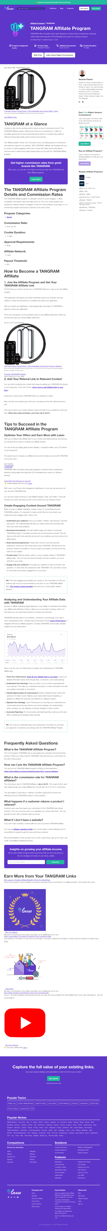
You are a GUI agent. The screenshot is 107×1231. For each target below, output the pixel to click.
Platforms (53, 8)
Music (91, 1130)
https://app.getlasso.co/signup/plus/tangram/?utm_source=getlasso (31, 771)
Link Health (81, 1175)
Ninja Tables (33, 1162)
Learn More (36, 179)
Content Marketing (64, 1103)
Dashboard (58, 1178)
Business (17, 1125)
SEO (32, 1109)
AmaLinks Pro (11, 1157)
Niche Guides (94, 1103)
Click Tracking (82, 1170)
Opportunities (59, 1175)
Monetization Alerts (83, 1150)
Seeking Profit (25, 1109)
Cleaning (56, 1125)
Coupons (68, 1125)
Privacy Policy (35, 1201)
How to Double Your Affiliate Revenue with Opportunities (63, 1207)
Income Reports (59, 1153)
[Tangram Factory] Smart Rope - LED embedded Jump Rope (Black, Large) (31, 111)
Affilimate (32, 1154)
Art (58, 1122)
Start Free (38, 55)
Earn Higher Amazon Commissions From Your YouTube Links (26, 993)
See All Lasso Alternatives (15, 1147)
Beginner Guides (41, 1103)
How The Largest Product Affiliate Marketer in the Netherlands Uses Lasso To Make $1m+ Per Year (64, 1195)
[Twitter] (83, 102)
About (33, 1193)
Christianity (49, 1125)
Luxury (73, 1130)
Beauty (82, 1122)
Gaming (59, 1127)
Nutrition (9, 1133)
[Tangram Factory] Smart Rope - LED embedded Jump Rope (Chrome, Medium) (33, 366)
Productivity (42, 1133)
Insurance (44, 1130)
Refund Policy (36, 1206)
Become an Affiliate (37, 1198)
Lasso (30, 483)
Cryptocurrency (87, 1125)
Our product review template (21, 586)
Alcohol (41, 1122)
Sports (9, 217)
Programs (70, 8)
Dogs (94, 1125)
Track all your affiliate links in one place (42, 677)
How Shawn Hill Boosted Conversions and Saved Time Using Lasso (65, 1202)
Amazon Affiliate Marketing (25, 1103)
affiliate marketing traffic (23, 829)
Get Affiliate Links (10, 117)
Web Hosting (28, 1135)
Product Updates (13, 1109)
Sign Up (80, 1204)
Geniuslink (10, 1162)
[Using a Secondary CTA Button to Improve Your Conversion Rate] (25, 966)
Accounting (21, 1122)
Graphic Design (78, 1127)
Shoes (49, 1133)
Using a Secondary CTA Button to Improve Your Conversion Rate (27, 936)
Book (92, 1122)
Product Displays (60, 1172)
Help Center (81, 1196)
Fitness (41, 1127)
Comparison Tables (60, 1167)
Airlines (35, 1122)
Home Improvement (34, 1130)
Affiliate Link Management (85, 1147)
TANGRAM (8, 467)
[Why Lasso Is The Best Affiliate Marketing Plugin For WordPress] (25, 910)
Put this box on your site (22, 481)
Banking (75, 1122)
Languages (61, 1130)
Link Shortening (59, 1164)
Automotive (63, 1122)
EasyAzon (10, 1159)
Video (21, 1135)
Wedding (36, 1135)
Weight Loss (43, 1135)
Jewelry (50, 1130)
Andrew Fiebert (36, 40)
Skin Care (55, 1133)
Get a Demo (84, 8)
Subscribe (55, 862)
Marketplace (58, 1162)
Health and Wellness (13, 1130)
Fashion (24, 1127)
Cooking (62, 1125)
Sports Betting (79, 1133)
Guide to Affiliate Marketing (36, 8)
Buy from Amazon (11, 1045)
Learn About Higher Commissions (59, 55)
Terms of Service (36, 1204)
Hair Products (88, 1127)
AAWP (9, 1151)
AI (31, 1122)
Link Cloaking (82, 1164)
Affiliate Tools (12, 1103)
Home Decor (23, 1130)
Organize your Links (83, 1167)
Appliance (53, 1122)
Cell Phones (41, 1125)
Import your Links (83, 1172)
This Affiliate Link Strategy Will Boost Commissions (63, 1212)
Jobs (55, 1130)
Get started (96, 8)
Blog (61, 8)
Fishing (36, 1127)
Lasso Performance (58, 621)
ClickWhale (33, 1157)
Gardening (66, 1127)
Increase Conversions (61, 1147)
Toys (12, 1135)
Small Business (63, 1133)
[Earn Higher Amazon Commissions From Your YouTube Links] (25, 1023)
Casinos (30, 1125)
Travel (17, 1135)
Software (71, 1133)
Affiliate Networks (12, 1122)
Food (46, 1127)
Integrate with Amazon (84, 1162)
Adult (27, 1122)
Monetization (84, 1103)
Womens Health (53, 1135)
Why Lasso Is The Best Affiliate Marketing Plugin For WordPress (27, 880)
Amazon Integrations (61, 1150)
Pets (29, 1133)
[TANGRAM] (9, 466)
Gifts (71, 1127)
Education (75, 1103)
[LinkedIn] (80, 102)
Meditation (85, 1130)
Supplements (94, 1133)
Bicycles (87, 1122)
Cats (35, 1125)
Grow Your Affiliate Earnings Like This (64, 1217)
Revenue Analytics (83, 1153)
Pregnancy (35, 1133)
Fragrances (52, 1127)
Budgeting (10, 1125)
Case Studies (52, 1103)
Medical (78, 1130)
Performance (81, 1178)
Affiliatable (32, 1151)
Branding (34, 1196)
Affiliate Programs (83, 1198)
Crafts (74, 1125)
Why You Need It (11, 932)
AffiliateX (9, 1154)
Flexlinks (32, 1159)
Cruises (80, 1125)
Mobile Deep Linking (60, 1170)
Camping (23, 1125)
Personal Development (19, 1133)
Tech (8, 1135)
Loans (67, 1130)
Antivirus (46, 1122)
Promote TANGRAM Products (15, 374)
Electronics (17, 1127)
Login (79, 1201)
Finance (30, 1127)
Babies (70, 1122)
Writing (61, 1135)
